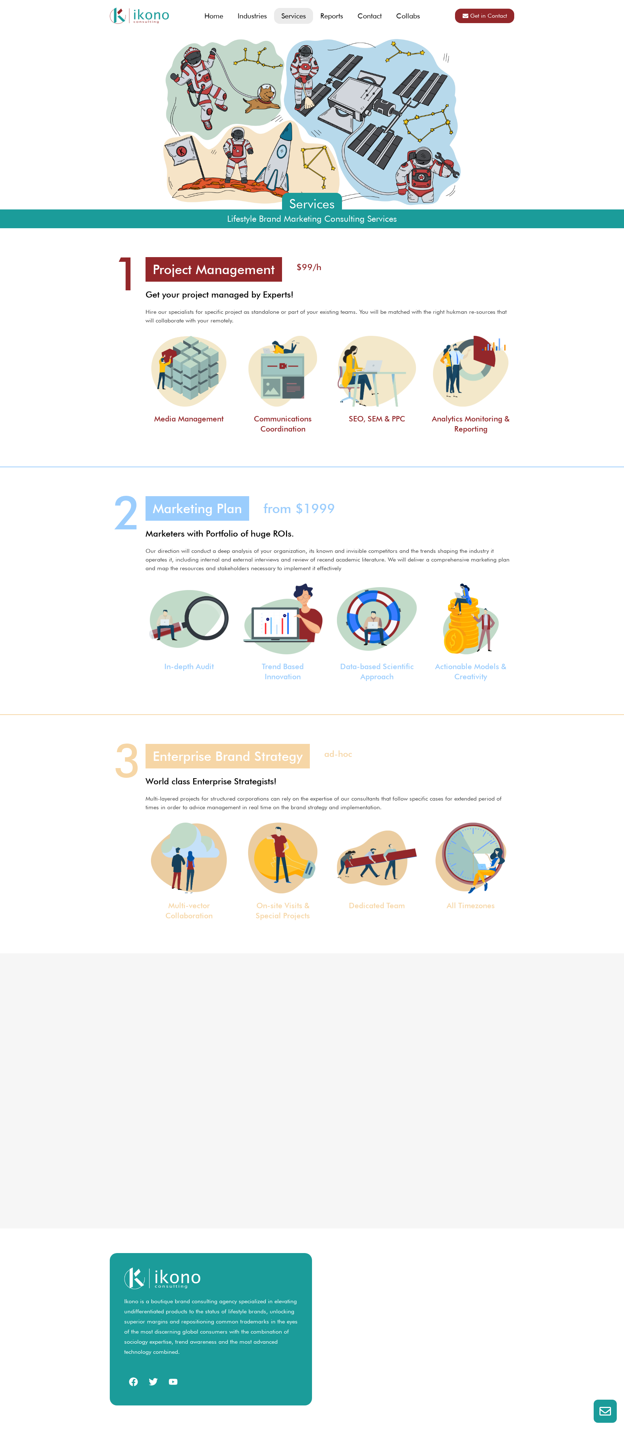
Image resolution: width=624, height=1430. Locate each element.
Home (213, 16)
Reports (331, 16)
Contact (370, 16)
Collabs (408, 16)
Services (293, 16)
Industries (252, 16)
